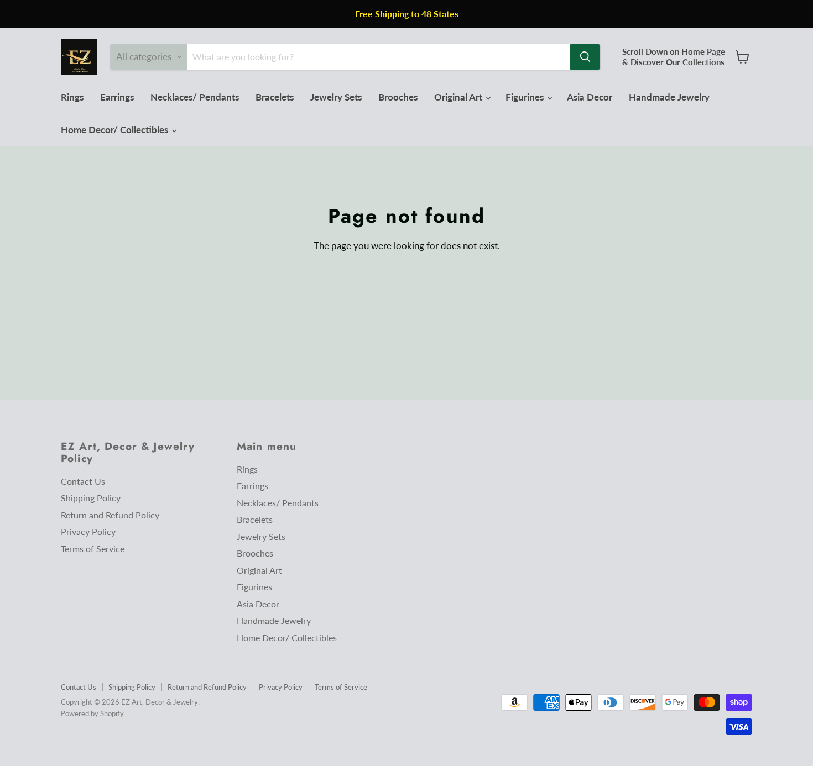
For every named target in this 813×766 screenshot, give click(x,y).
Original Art (459, 97)
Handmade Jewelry (669, 97)
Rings (72, 97)
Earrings (117, 97)
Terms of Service (92, 548)
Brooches (398, 97)
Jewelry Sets (336, 97)
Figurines (525, 97)
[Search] (585, 57)
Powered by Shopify (92, 713)
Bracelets (275, 97)
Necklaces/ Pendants (194, 97)
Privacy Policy (88, 531)
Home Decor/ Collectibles (115, 129)
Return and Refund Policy (110, 515)
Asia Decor (589, 97)
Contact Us (83, 481)
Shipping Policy (91, 497)
